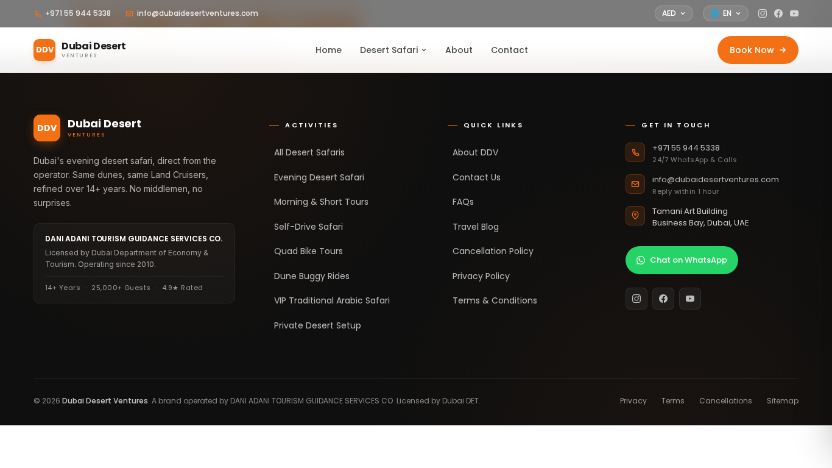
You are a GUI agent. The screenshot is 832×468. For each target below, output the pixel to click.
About (459, 50)
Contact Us (477, 177)
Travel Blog (476, 227)
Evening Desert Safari (319, 177)
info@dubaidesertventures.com (197, 13)
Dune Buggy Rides (312, 276)
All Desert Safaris (309, 152)
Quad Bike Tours (308, 251)
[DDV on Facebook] (778, 13)
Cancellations (725, 400)
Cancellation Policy (493, 251)
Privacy (633, 400)
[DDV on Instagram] (762, 13)
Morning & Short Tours (321, 202)
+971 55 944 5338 (78, 13)
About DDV (475, 152)
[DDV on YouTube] (794, 13)
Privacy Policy (481, 276)
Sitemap (783, 400)
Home (329, 50)
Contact (509, 50)
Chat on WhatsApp (688, 260)
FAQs (463, 202)
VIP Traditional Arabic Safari (332, 300)
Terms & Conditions (495, 300)
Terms (673, 400)
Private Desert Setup (317, 325)
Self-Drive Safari (308, 227)
